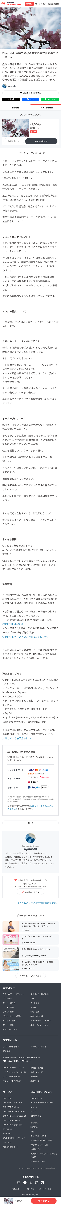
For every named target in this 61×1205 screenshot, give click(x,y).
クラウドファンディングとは (14, 1072)
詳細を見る (12, 141)
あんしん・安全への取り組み (42, 1102)
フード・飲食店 (9, 1003)
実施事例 (34, 1076)
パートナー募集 (45, 1188)
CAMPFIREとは (36, 1098)
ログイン (42, 3)
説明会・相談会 (36, 1067)
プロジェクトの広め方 (12, 1081)
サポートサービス (37, 1072)
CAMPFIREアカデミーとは (13, 1067)
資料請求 (29, 3)
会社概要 (15, 1188)
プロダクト (7, 998)
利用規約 (34, 1127)
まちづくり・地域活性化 (40, 994)
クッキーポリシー (37, 1161)
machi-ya (7, 1142)
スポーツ (34, 1007)
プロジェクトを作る (11, 1046)
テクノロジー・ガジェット (13, 994)
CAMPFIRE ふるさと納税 (12, 1124)
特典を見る (43, 1200)
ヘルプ (33, 1111)
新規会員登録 (53, 3)
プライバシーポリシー (39, 1136)
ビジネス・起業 (9, 1020)
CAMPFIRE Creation (11, 1107)
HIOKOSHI (7, 1133)
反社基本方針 (35, 1149)
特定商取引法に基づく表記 (41, 1140)
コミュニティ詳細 (46, 107)
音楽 (32, 998)
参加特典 (15, 107)
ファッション (8, 1011)
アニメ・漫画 (8, 1007)
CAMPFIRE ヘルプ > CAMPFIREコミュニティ (25, 636)
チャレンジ (34, 1003)
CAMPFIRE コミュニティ (12, 1102)
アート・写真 (8, 1025)
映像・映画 (34, 1011)
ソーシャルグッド (10, 1029)
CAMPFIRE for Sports (11, 1120)
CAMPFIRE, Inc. (31, 1194)
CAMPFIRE (7, 1098)
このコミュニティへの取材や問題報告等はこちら (37, 902)
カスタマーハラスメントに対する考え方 (43, 1155)
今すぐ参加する (41, 141)
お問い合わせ (35, 1115)
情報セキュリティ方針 (39, 1144)
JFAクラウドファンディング (14, 1138)
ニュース (33, 1107)
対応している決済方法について (19, 738)
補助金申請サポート (11, 1146)
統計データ (34, 1081)
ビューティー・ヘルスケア (41, 1020)
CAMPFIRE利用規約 (12, 624)
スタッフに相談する (38, 1046)
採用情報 (30, 1188)
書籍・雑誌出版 (36, 1016)
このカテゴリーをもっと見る (29, 975)
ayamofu (12, 86)
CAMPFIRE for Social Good (14, 1111)
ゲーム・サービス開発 (12, 1016)
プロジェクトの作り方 (12, 1076)
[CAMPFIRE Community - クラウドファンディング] (11, 3)
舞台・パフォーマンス (39, 1025)
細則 (32, 1131)
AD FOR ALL (7, 1129)
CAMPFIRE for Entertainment (14, 1115)
